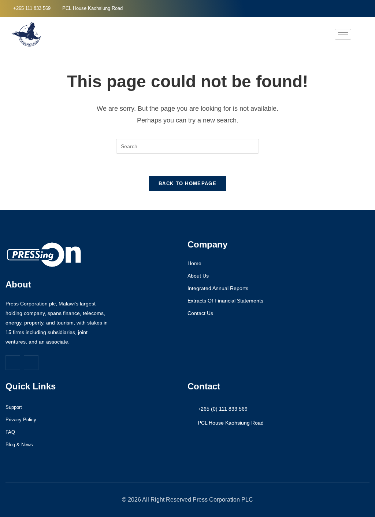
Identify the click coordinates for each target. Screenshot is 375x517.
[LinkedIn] (367, 8)
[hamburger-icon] (343, 34)
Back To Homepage (187, 183)
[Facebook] (355, 8)
